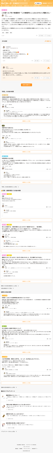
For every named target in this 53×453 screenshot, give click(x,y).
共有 (42, 35)
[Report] (36, 35)
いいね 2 (47, 60)
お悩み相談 (7, 5)
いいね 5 (48, 35)
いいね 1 (47, 78)
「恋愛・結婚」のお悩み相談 (16, 5)
